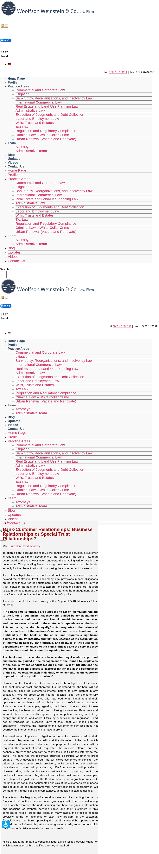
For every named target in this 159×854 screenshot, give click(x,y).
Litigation (22, 94)
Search (4, 269)
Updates (14, 158)
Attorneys (23, 147)
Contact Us (16, 166)
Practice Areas (18, 86)
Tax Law (22, 127)
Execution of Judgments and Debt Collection (50, 115)
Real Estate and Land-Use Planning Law (47, 106)
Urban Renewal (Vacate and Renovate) (46, 139)
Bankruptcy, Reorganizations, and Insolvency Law (54, 98)
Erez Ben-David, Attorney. (25, 545)
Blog (11, 154)
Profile (12, 82)
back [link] (6, 522)
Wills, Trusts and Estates (35, 123)
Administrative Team (31, 151)
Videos (13, 162)
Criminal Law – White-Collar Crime (42, 135)
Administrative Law (30, 110)
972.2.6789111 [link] (118, 72)
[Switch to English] (9, 64)
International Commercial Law (39, 102)
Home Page (16, 78)
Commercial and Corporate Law (40, 90)
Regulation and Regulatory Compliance (46, 131)
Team (12, 143)
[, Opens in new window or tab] (4, 27)
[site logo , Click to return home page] (47, 15)
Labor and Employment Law (37, 119)
